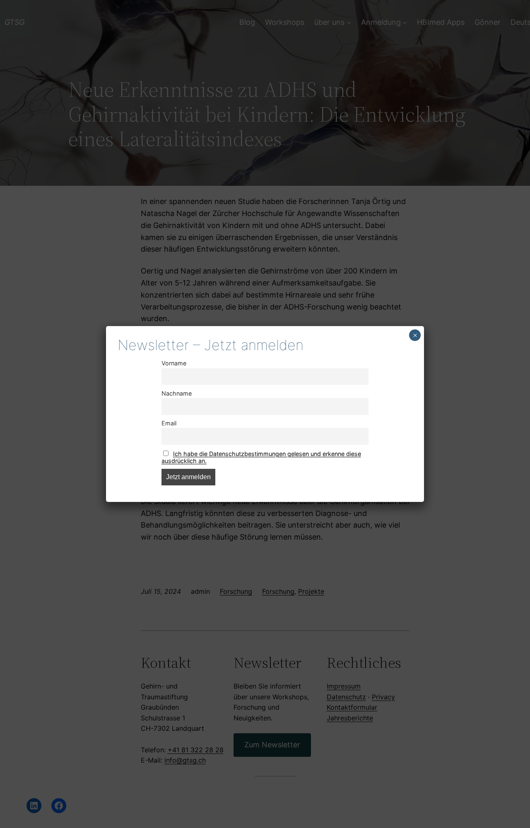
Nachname (176, 393)
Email (168, 423)
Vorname (173, 363)
